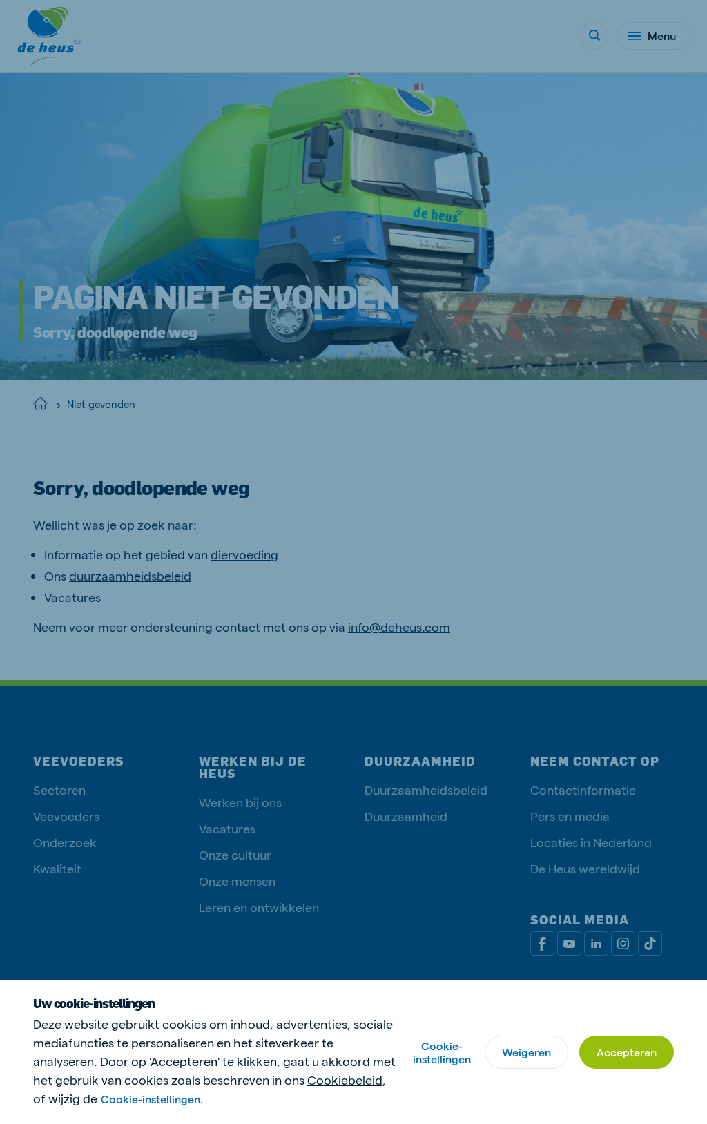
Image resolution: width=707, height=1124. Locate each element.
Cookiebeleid (344, 1079)
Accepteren (627, 1051)
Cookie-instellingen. (152, 1098)
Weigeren (526, 1051)
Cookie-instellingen (442, 1052)
